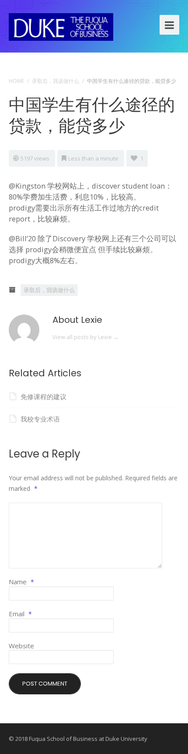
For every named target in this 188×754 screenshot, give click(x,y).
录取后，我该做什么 (55, 81)
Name (21, 581)
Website (21, 645)
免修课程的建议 (43, 396)
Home (16, 81)
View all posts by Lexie (85, 337)
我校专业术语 (40, 419)
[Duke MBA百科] (61, 26)
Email (20, 613)
